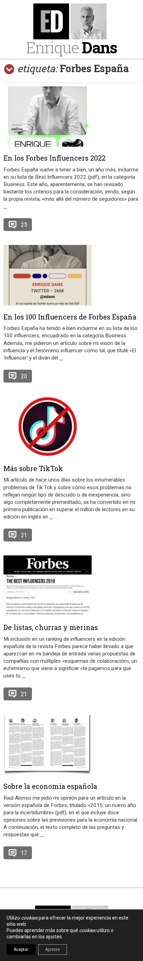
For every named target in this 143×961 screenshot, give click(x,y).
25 (24, 224)
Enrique (71, 47)
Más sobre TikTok (33, 468)
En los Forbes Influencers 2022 (54, 157)
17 (24, 852)
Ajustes (52, 949)
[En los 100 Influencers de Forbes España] (71, 275)
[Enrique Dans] (71, 21)
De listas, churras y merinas (50, 627)
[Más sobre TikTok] (71, 427)
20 (24, 376)
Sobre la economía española (50, 786)
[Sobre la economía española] (71, 744)
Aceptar (21, 949)
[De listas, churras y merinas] (71, 585)
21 (24, 535)
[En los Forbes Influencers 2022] (71, 116)
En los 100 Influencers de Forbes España (69, 316)
